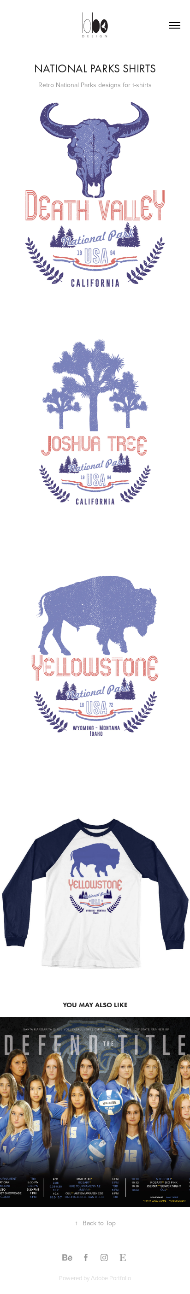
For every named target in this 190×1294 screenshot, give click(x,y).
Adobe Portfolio (111, 1278)
